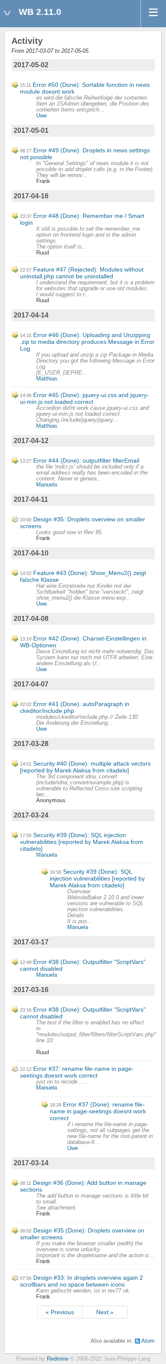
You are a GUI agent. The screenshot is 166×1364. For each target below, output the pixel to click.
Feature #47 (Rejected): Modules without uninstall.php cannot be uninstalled (81, 273)
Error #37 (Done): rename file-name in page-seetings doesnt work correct (98, 1111)
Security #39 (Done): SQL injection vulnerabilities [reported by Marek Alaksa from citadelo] (81, 842)
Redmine (58, 1359)
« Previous (60, 1312)
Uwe (41, 116)
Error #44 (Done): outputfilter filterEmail (86, 460)
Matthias (46, 379)
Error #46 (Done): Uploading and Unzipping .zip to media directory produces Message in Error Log (87, 342)
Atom (148, 1341)
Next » (105, 1312)
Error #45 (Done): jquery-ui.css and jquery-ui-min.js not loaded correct (84, 398)
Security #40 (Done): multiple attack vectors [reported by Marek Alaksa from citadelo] (85, 767)
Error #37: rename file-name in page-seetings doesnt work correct (77, 1072)
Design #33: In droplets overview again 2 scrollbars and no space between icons (81, 1281)
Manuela (46, 485)
